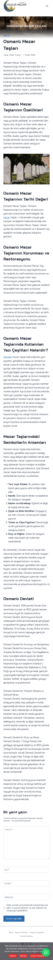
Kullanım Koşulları (37, 932)
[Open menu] (47, 6)
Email (8, 883)
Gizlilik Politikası (26, 936)
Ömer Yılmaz (15, 55)
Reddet (23, 956)
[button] (46, 952)
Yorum (9, 829)
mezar (6, 217)
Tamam (13, 956)
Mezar (17, 30)
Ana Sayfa (8, 30)
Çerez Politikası (21, 932)
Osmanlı (7, 356)
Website (9, 897)
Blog (11, 932)
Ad (7, 869)
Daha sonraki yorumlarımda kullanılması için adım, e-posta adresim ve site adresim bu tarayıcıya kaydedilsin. (27, 908)
